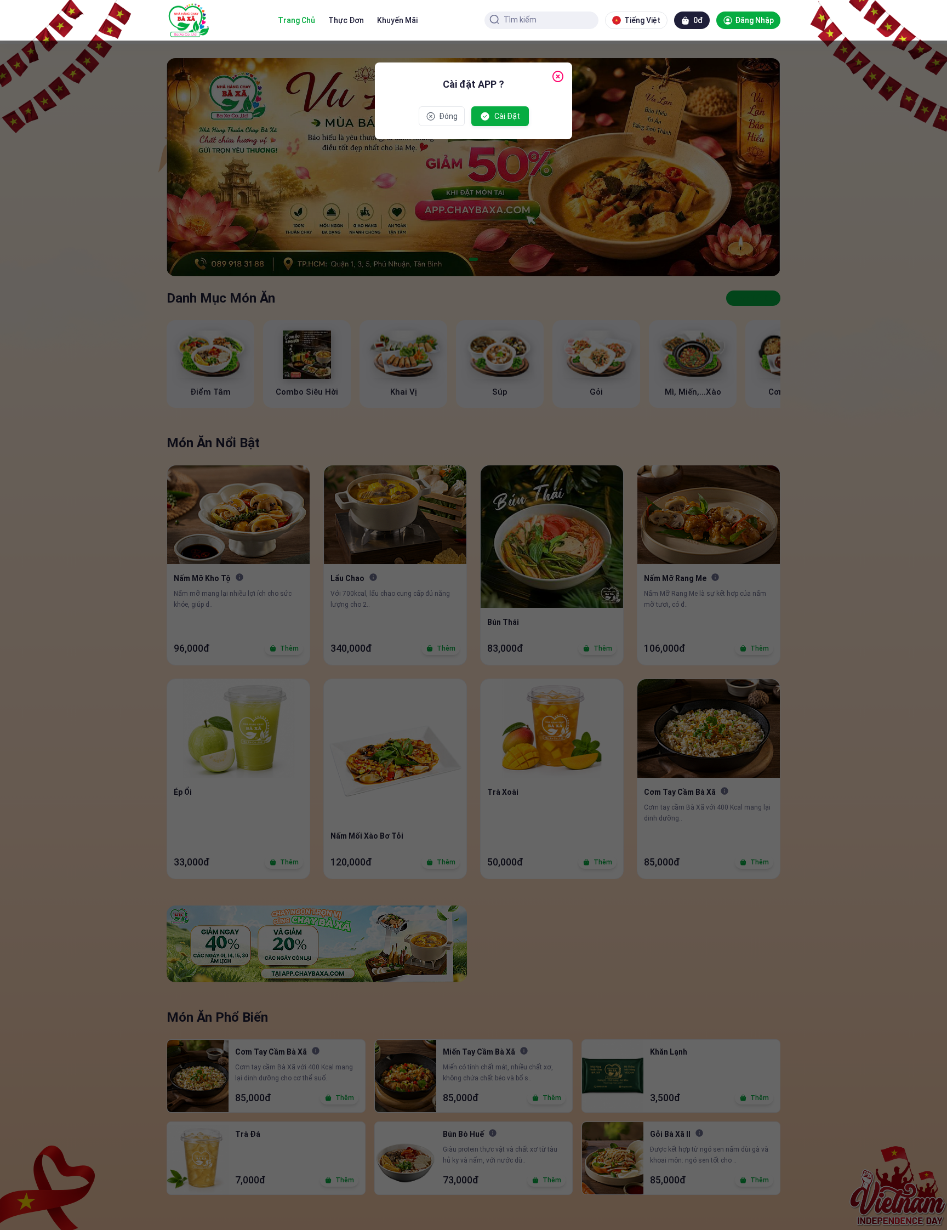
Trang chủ (296, 20)
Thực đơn (346, 20)
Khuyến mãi (397, 20)
